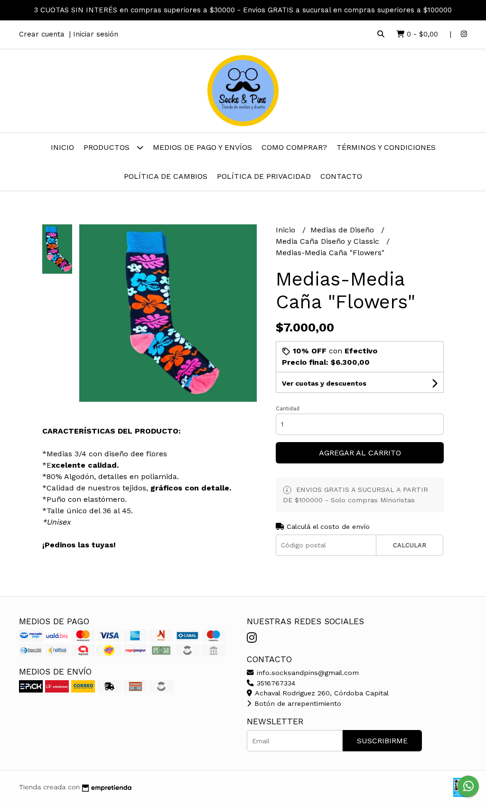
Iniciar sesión (95, 34)
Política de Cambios (165, 176)
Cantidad (287, 409)
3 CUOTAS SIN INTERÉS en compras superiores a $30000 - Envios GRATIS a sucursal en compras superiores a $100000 (243, 10)
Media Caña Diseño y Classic (329, 241)
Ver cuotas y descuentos (324, 383)
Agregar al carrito (360, 452)
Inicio (62, 147)
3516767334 (274, 683)
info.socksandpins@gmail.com (306, 672)
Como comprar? (294, 147)
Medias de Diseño (343, 229)
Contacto (341, 176)
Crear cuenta (42, 34)
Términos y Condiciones (386, 147)
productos (108, 147)
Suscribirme (382, 740)
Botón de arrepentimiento (296, 703)
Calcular (409, 545)
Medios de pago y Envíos (202, 147)
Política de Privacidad (264, 176)
